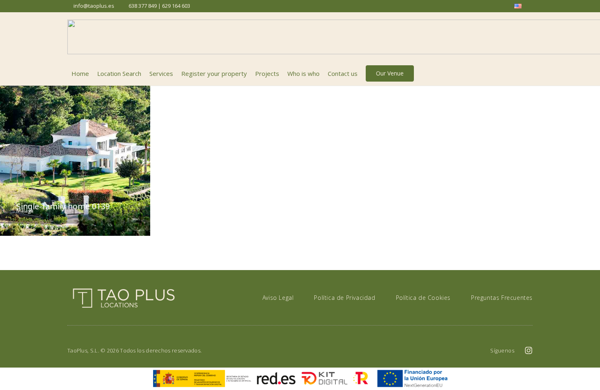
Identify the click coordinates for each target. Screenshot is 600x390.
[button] (528, 73)
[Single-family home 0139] (75, 161)
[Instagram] (528, 350)
